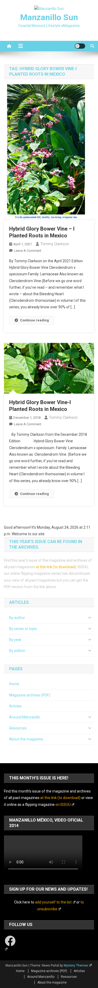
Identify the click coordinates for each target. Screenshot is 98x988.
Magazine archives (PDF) (29, 695)
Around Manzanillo (24, 717)
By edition (17, 651)
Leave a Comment (27, 251)
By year (15, 640)
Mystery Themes (76, 965)
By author (17, 618)
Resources (18, 728)
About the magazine (26, 739)
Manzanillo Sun (49, 17)
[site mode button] (80, 46)
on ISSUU (63, 804)
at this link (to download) (56, 567)
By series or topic (23, 629)
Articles (15, 706)
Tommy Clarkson (54, 244)
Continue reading (34, 320)
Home (14, 684)
